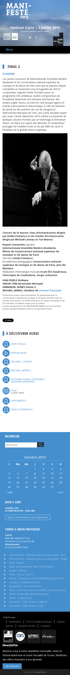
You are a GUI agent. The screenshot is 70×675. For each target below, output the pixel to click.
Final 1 (14, 390)
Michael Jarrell (18, 352)
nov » (61, 492)
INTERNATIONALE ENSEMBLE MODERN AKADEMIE (28, 380)
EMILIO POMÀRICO (22, 409)
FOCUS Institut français (39, 621)
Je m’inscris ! (13, 666)
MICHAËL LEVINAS (21, 361)
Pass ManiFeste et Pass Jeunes (18, 540)
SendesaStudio (39, 672)
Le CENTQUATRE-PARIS (16, 547)
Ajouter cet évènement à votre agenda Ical (27, 517)
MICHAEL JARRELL (21, 370)
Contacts (45, 625)
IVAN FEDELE (18, 343)
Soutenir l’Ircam (26, 625)
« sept (9, 492)
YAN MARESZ (18, 400)
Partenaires (15, 621)
